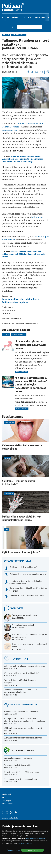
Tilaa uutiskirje (7, 804)
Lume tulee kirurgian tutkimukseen (20, 299)
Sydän (5, 17)
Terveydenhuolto (22, 409)
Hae (12, 27)
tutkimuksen (37, 217)
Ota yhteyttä (6, 800)
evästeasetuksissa (25, 843)
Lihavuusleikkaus (21, 372)
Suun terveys (9, 422)
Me (3, 797)
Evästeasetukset (13, 850)
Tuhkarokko (9, 494)
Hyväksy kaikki (32, 850)
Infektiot (39, 17)
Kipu (6, 529)
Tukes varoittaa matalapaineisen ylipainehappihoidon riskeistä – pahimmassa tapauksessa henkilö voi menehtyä (22, 159)
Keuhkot (16, 17)
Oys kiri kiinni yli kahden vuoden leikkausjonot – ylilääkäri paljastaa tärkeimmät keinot (23, 254)
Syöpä (27, 17)
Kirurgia (6, 35)
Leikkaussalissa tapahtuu (15, 302)
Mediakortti (6, 794)
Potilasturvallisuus (19, 35)
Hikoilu (7, 458)
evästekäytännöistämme (35, 838)
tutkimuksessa (9, 130)
